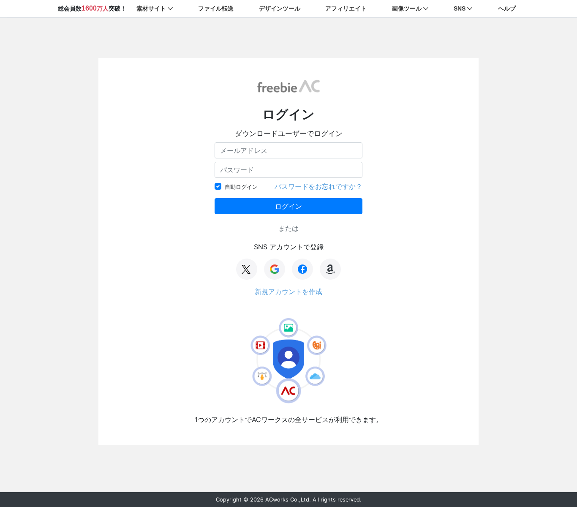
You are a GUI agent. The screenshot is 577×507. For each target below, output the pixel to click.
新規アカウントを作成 (288, 291)
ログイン (288, 206)
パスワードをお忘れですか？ (318, 186)
